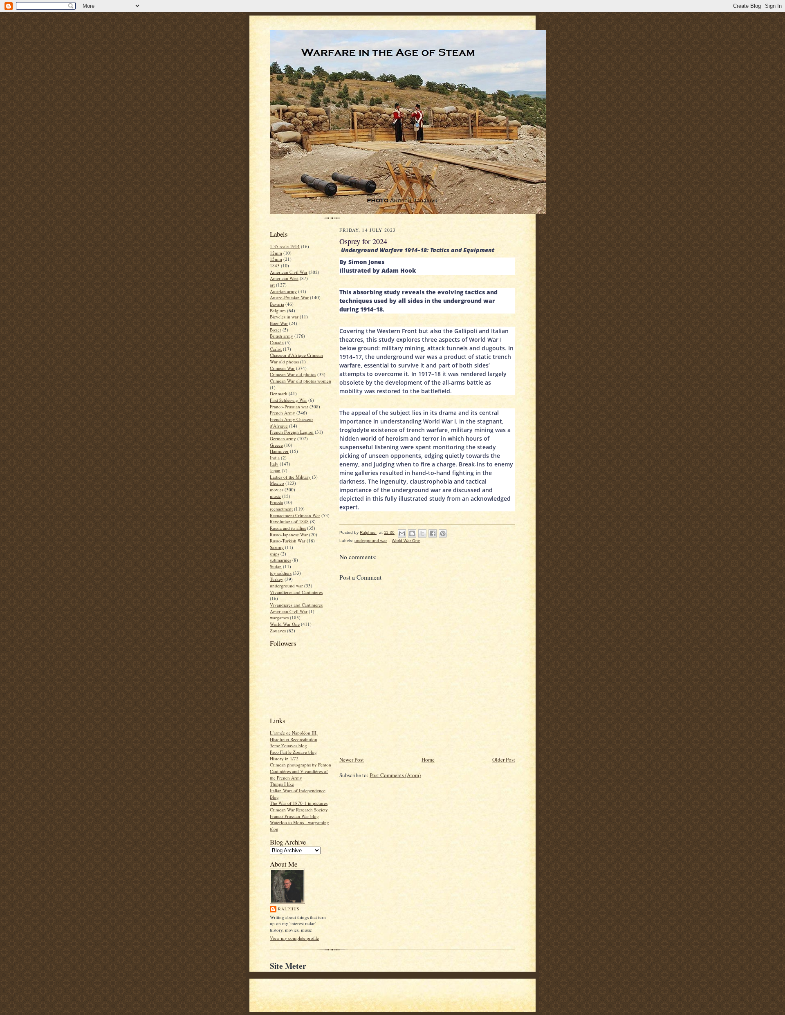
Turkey (276, 579)
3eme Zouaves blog (288, 745)
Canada (277, 342)
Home (428, 759)
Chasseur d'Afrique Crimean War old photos (296, 358)
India (275, 458)
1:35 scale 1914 (285, 246)
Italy (274, 464)
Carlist (276, 349)
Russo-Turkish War (287, 541)
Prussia (276, 502)
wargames (279, 617)
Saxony (277, 547)
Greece (276, 445)
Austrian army (283, 291)
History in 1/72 (284, 758)
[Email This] (402, 533)
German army (283, 438)
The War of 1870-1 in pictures (298, 803)
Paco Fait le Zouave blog (293, 752)
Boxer (275, 330)
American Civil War (288, 272)
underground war (286, 586)
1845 (275, 265)
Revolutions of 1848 (289, 521)
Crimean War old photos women (300, 381)
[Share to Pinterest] (443, 533)
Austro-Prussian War (289, 297)
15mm (276, 259)
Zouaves (278, 630)
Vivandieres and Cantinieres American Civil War (296, 608)
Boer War (279, 323)
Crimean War (282, 368)
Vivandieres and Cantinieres (296, 592)
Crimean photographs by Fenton (300, 765)
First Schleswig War (288, 400)
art (272, 285)
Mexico (277, 483)
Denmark (278, 393)
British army (281, 336)
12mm (276, 253)
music (275, 496)
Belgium (278, 310)
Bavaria (277, 304)
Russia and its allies (288, 528)
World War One (285, 624)
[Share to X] (422, 533)
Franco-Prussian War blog (294, 816)
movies (276, 489)
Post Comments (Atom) (395, 775)
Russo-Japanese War (289, 534)
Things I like (282, 784)
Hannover (279, 451)
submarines (280, 560)
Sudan (276, 566)
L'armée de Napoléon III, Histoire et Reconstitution (294, 736)
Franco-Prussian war (289, 406)
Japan (275, 470)
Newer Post (351, 759)
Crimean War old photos (293, 374)
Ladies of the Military (290, 477)
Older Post (503, 759)
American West (284, 278)
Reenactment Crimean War (295, 515)
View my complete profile (294, 938)
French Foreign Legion (292, 432)
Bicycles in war (284, 317)
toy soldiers (281, 573)
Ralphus (289, 909)
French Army (282, 413)
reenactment (281, 509)
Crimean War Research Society (299, 810)
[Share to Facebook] (432, 533)
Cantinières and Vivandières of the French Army (299, 774)
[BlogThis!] (412, 533)
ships (274, 554)
